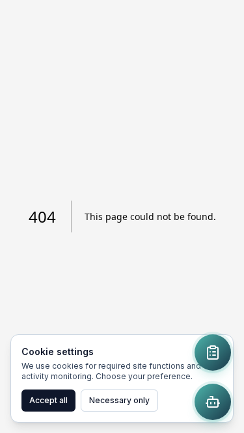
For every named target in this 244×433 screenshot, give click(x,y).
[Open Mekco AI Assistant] (213, 402)
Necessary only (119, 400)
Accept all (48, 400)
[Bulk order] (213, 352)
